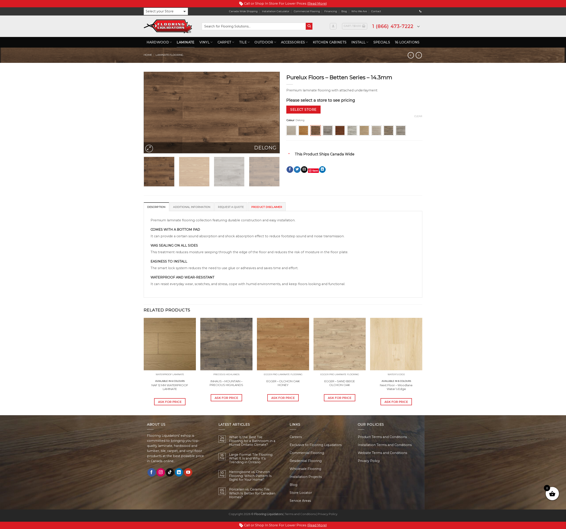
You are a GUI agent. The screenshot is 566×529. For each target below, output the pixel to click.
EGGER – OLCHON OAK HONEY (283, 383)
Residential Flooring (306, 461)
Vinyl (204, 42)
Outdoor (263, 42)
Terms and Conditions (300, 514)
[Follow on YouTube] (188, 472)
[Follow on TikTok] (170, 472)
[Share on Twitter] (297, 169)
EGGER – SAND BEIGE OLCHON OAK (339, 383)
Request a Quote (230, 207)
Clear (418, 116)
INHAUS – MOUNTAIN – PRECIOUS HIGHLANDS (226, 383)
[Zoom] (149, 149)
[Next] (271, 112)
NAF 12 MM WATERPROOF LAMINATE (169, 387)
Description (156, 207)
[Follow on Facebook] (151, 472)
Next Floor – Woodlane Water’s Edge (396, 387)
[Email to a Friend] (304, 169)
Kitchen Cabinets (330, 42)
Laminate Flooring (169, 54)
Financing (330, 11)
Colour (290, 120)
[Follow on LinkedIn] (179, 472)
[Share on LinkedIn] (322, 169)
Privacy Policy (369, 461)
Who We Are (359, 11)
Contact (376, 11)
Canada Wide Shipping (243, 11)
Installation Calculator (275, 11)
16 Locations (407, 42)
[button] (166, 11)
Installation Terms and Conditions (385, 445)
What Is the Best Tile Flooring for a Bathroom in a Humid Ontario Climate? (252, 441)
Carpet (224, 42)
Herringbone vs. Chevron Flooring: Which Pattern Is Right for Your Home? (250, 476)
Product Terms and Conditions (382, 437)
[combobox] (254, 26)
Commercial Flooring (307, 11)
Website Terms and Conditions (382, 453)
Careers (296, 437)
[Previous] (152, 112)
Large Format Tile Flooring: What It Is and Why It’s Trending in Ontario (251, 458)
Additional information (191, 207)
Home (148, 54)
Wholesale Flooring (305, 469)
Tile (243, 42)
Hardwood (158, 42)
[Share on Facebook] (290, 169)
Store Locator (301, 493)
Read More (317, 4)
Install (358, 42)
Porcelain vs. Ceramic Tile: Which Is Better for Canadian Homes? (252, 493)
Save (315, 170)
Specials (381, 42)
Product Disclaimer (266, 207)
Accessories (293, 42)
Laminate (185, 42)
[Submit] (309, 26)
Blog (344, 11)
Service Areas (300, 501)
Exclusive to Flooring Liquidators (316, 445)
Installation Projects (306, 477)
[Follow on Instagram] (161, 472)
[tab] (156, 206)
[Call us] (420, 11)
